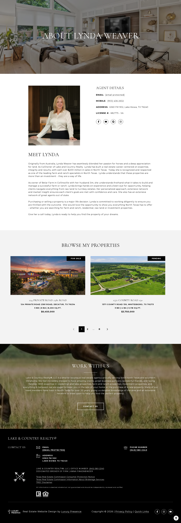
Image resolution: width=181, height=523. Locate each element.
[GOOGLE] (113, 121)
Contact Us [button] (90, 406)
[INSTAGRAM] (120, 121)
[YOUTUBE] (105, 121)
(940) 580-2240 (138, 450)
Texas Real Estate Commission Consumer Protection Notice (65, 477)
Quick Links (142, 511)
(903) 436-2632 (115, 101)
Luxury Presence (71, 511)
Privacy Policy (123, 511)
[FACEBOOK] (98, 121)
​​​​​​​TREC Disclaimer (44, 482)
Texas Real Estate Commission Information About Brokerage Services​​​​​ (70, 479)
